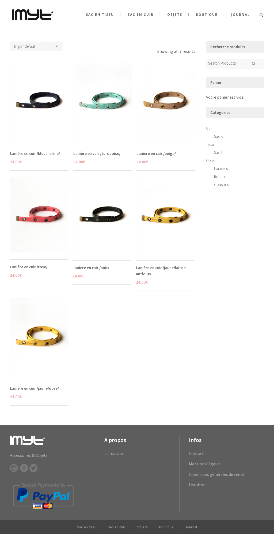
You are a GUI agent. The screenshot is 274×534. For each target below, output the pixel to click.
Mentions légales (204, 463)
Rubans (220, 176)
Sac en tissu (86, 527)
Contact (196, 453)
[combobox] (36, 46)
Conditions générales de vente (216, 474)
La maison (113, 453)
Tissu (210, 144)
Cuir (209, 128)
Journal (191, 527)
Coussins (221, 184)
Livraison (197, 484)
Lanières (221, 168)
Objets (211, 160)
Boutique (166, 527)
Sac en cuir (116, 527)
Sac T (218, 152)
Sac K (218, 136)
